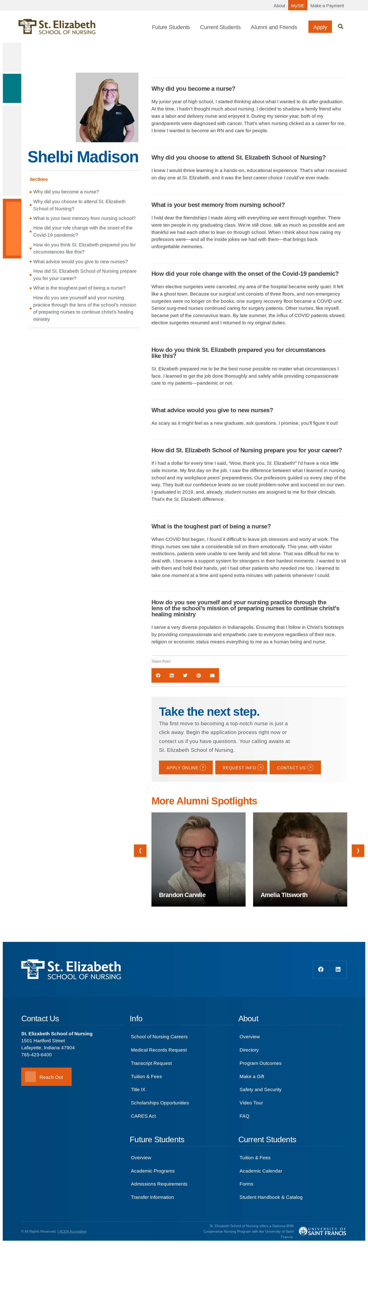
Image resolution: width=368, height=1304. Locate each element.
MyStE (297, 5)
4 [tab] (265, 911)
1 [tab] (241, 916)
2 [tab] (254, 911)
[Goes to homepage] (57, 27)
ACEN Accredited (72, 1231)
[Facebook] (321, 969)
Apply (320, 27)
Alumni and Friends (274, 27)
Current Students (220, 27)
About (279, 5)
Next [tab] (358, 850)
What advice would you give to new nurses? (80, 261)
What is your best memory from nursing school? (84, 218)
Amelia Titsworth (284, 894)
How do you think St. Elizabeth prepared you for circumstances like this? (84, 248)
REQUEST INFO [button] (239, 768)
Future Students (171, 27)
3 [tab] (259, 911)
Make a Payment (327, 5)
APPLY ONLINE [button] (182, 768)
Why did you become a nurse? (66, 191)
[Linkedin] (338, 969)
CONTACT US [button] (291, 768)
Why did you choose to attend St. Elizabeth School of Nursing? (79, 205)
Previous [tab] (140, 850)
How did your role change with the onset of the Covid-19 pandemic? (83, 231)
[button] (340, 27)
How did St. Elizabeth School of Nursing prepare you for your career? (85, 274)
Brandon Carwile (182, 894)
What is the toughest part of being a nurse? (79, 288)
